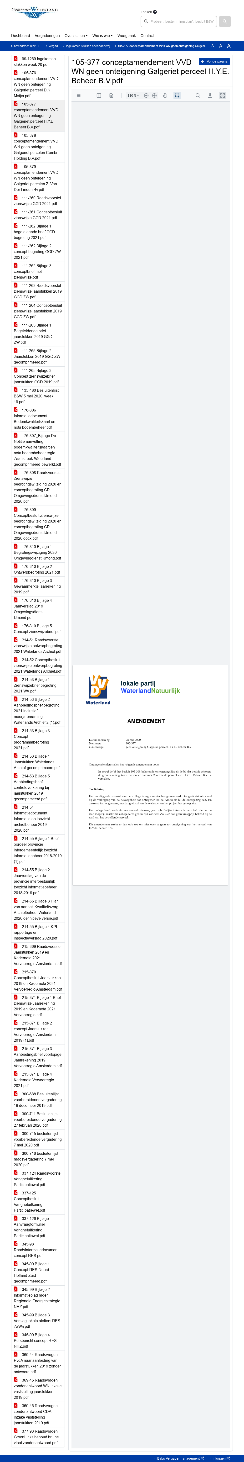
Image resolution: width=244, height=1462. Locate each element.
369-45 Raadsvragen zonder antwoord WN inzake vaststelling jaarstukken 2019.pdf (38, 1388)
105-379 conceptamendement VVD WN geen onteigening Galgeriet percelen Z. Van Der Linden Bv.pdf (36, 178)
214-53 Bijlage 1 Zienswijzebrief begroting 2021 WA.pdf (35, 685)
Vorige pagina (217, 61)
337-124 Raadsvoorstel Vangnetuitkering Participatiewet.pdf (37, 1179)
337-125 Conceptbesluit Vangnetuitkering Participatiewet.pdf (29, 1201)
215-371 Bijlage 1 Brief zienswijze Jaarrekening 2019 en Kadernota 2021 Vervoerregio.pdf (37, 1006)
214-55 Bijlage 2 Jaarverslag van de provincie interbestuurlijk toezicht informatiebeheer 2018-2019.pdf (35, 881)
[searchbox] (179, 21)
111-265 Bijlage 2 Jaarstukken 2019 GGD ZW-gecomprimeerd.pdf (37, 356)
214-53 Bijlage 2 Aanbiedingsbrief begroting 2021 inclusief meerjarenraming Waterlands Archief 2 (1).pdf (37, 710)
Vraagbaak (126, 36)
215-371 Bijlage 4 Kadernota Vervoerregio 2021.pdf (34, 1080)
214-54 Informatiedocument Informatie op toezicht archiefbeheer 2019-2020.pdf (32, 818)
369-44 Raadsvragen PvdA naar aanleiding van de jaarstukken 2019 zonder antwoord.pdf (37, 1363)
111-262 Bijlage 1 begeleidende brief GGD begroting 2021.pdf (34, 232)
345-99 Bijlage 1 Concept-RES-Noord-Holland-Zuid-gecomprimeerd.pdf (32, 1272)
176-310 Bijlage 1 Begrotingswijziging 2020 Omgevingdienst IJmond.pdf (37, 552)
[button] (225, 21)
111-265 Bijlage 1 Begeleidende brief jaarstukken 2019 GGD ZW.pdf (33, 333)
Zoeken (146, 12)
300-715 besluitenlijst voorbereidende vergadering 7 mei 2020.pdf (38, 1139)
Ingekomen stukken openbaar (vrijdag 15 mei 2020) (99, 46)
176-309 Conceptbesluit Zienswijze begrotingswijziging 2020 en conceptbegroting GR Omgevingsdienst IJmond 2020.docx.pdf (37, 524)
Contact (147, 36)
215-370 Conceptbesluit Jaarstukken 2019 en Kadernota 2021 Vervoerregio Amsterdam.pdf (38, 980)
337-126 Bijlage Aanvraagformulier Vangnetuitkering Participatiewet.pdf (31, 1227)
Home (42, 46)
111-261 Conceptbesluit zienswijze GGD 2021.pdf (38, 215)
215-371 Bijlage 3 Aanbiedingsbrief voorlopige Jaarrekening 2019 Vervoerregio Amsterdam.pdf (38, 1057)
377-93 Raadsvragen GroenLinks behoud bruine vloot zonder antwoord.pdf (36, 1437)
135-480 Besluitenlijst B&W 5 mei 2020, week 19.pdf (36, 396)
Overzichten (75, 36)
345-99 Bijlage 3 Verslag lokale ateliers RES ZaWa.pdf (37, 1321)
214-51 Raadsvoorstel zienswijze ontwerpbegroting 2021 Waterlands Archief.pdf (38, 646)
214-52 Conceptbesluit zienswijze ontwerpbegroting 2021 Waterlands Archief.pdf (38, 665)
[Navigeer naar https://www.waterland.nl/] (34, 18)
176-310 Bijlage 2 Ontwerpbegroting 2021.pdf (37, 569)
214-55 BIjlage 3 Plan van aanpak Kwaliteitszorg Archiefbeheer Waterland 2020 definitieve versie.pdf (36, 909)
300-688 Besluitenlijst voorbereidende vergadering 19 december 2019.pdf (38, 1100)
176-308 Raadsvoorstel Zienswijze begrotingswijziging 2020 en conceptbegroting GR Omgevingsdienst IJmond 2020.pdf (37, 487)
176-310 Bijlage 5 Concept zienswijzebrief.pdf (37, 629)
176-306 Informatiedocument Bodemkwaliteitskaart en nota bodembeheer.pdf (34, 418)
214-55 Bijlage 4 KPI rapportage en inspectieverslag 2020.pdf (35, 932)
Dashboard (20, 36)
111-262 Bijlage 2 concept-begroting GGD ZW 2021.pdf (37, 251)
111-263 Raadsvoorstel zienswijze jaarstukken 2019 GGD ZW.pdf (38, 291)
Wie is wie (101, 36)
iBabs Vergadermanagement (178, 1458)
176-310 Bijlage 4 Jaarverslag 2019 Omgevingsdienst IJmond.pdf (33, 609)
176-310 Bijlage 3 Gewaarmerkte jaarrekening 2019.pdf (37, 586)
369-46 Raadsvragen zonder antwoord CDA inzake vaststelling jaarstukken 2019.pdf (36, 1414)
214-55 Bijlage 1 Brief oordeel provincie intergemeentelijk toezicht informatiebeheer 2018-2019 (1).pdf (38, 850)
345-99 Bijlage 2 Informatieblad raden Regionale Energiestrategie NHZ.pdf (37, 1298)
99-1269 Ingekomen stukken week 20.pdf (35, 62)
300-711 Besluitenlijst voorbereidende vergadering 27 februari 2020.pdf (38, 1119)
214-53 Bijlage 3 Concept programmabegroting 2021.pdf (32, 739)
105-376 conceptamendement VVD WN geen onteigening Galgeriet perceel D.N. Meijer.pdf (36, 84)
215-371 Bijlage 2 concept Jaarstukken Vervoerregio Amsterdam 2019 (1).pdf (35, 1031)
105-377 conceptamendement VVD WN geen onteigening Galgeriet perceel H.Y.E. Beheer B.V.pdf (36, 115)
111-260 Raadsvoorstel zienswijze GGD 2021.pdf (37, 201)
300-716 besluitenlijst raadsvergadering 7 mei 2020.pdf (36, 1159)
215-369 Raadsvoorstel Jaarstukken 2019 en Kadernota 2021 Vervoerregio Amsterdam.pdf (38, 955)
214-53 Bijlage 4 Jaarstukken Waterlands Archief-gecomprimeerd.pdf (37, 762)
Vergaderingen (47, 36)
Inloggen (219, 1458)
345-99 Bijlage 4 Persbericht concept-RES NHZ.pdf (35, 1340)
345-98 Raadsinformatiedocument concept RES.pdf (36, 1250)
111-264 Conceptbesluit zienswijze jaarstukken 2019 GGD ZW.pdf (38, 311)
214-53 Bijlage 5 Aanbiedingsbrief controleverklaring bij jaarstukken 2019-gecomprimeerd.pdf (32, 787)
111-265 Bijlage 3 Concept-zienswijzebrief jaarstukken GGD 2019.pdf (36, 376)
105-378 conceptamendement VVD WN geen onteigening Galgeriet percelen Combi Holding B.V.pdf (36, 146)
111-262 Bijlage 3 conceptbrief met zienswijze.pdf (32, 271)
